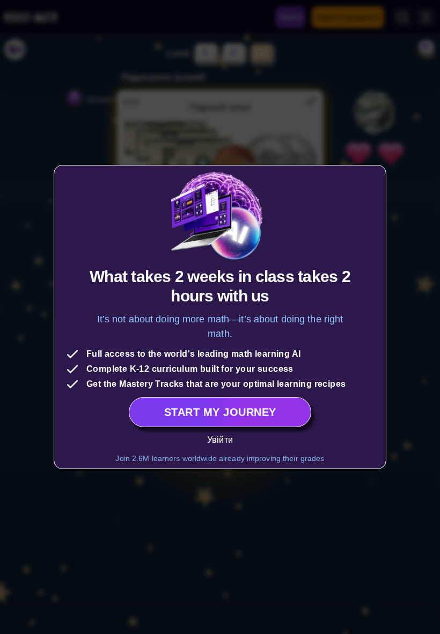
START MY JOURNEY (220, 412)
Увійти (220, 439)
